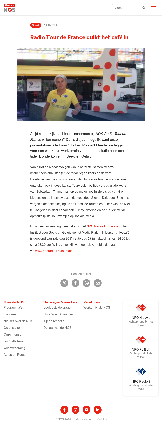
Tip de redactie (53, 321)
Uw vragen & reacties (58, 314)
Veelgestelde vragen (57, 307)
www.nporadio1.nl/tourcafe (54, 251)
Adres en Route (14, 354)
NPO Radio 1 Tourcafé (102, 226)
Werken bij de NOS (96, 307)
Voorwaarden (84, 419)
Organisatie (12, 327)
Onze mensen (13, 334)
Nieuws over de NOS (18, 321)
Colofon (102, 419)
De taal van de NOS (57, 327)
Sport (35, 25)
